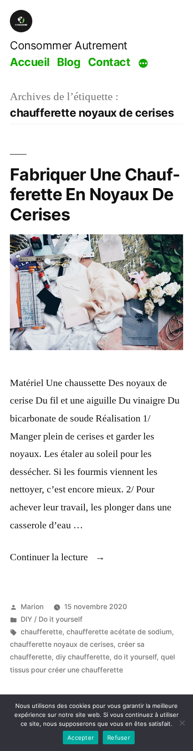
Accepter (80, 737)
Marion (32, 606)
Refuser (118, 737)
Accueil (30, 62)
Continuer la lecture (57, 557)
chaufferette (41, 632)
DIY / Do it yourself (52, 619)
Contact (109, 62)
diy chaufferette (83, 657)
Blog (68, 62)
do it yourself (135, 657)
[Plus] (143, 63)
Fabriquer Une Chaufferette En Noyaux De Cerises (95, 194)
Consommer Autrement (68, 45)
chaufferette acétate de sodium (119, 632)
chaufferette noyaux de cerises (62, 644)
